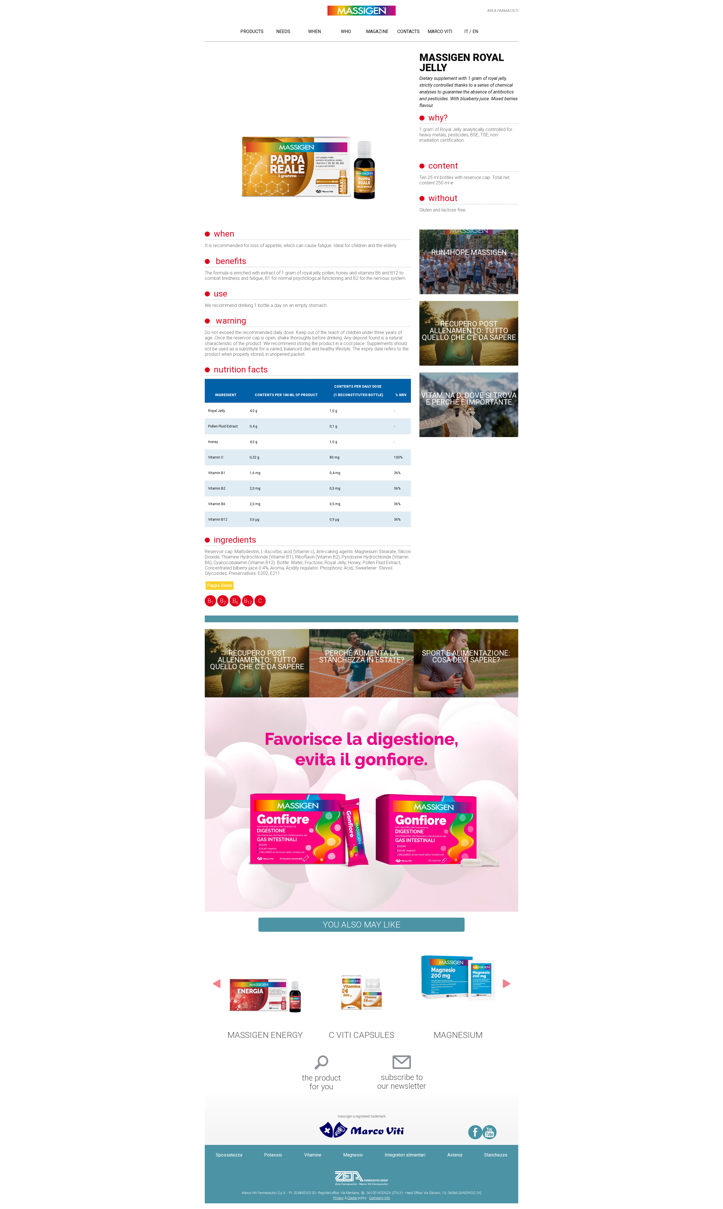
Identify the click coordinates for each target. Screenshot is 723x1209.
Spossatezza (229, 1164)
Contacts (408, 31)
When (314, 31)
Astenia (454, 1164)
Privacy (338, 1207)
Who (346, 31)
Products (251, 31)
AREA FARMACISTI (502, 10)
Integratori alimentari (405, 1164)
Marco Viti (440, 31)
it (466, 31)
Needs (283, 31)
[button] (216, 992)
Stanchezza (495, 1164)
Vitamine (312, 1164)
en (475, 31)
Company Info (379, 1207)
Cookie (352, 1207)
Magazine (377, 31)
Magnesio (353, 1164)
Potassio (273, 1164)
